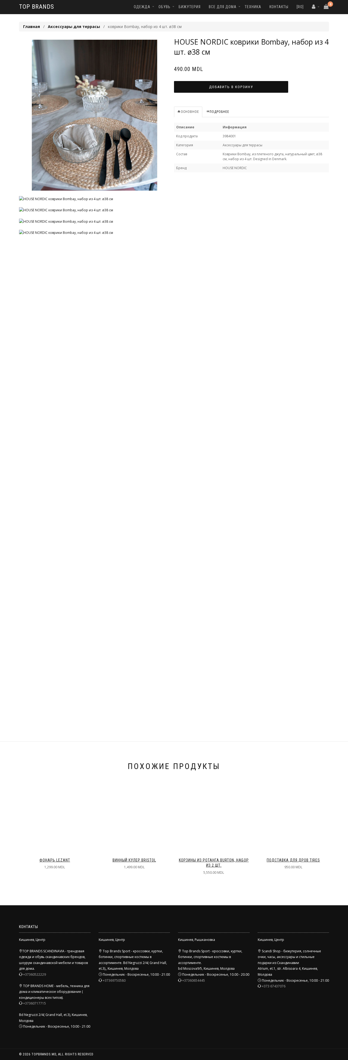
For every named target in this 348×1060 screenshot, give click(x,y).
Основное (190, 112)
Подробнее (219, 112)
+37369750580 (114, 980)
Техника (253, 7)
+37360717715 (34, 1003)
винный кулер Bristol (134, 860)
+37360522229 (34, 974)
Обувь (164, 7)
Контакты (278, 7)
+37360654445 (193, 980)
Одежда (142, 7)
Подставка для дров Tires (293, 860)
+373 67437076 (273, 986)
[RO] (300, 7)
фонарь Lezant (54, 860)
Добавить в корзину (231, 87)
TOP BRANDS (36, 6)
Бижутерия (190, 7)
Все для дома (223, 7)
